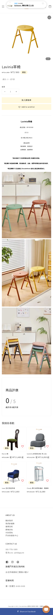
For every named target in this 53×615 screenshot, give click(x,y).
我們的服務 (10, 523)
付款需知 (9, 532)
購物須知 (9, 529)
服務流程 (9, 526)
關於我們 (9, 520)
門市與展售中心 (12, 535)
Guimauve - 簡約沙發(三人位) (24, 5)
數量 (3, 87)
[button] (3, 6)
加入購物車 (26, 100)
